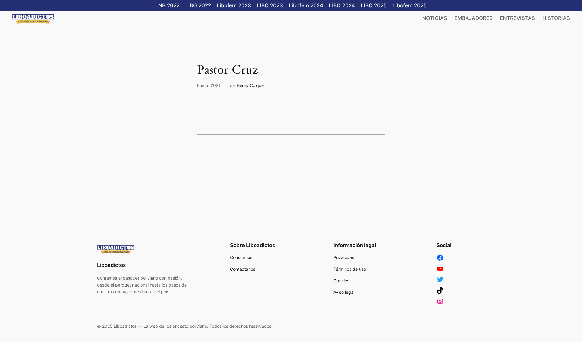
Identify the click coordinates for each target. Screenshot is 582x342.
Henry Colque (250, 85)
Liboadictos (111, 265)
